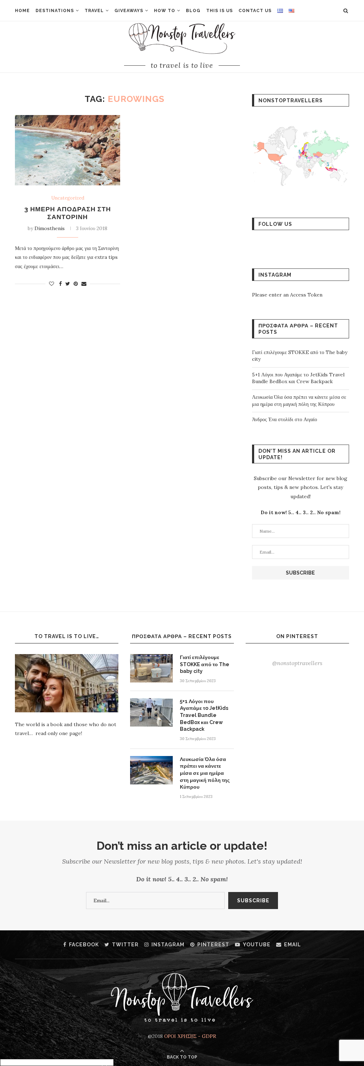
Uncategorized (67, 198)
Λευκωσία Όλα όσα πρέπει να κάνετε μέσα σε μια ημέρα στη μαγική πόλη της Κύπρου (299, 400)
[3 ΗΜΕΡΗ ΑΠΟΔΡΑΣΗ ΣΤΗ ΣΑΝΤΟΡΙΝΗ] (67, 150)
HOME (22, 10)
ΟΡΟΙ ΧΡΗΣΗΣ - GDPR (190, 1036)
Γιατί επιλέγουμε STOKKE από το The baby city (204, 664)
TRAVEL (94, 10)
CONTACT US (255, 10)
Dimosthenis (49, 228)
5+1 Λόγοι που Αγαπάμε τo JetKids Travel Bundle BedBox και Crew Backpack (298, 378)
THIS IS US (219, 10)
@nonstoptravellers (297, 663)
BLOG (193, 10)
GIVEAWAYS (128, 10)
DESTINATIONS (55, 10)
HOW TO (164, 10)
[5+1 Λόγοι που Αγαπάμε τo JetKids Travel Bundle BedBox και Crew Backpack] (151, 712)
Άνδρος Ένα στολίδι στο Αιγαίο (284, 419)
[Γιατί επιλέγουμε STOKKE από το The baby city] (151, 668)
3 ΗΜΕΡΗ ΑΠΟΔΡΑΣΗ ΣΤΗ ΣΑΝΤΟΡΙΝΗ (67, 213)
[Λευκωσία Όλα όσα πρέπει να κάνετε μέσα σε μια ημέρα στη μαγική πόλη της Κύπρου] (151, 770)
